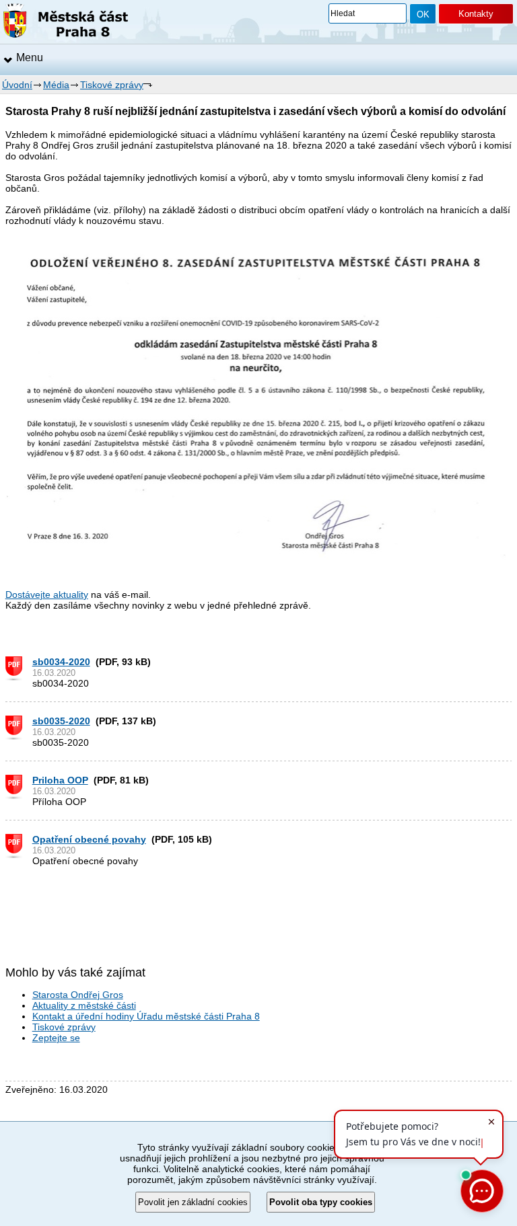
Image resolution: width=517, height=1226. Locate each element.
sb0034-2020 (61, 661)
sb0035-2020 (61, 721)
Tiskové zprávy (111, 84)
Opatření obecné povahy (89, 839)
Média (56, 84)
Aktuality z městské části (84, 1005)
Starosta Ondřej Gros (77, 994)
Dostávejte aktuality (46, 594)
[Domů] (65, 22)
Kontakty (475, 14)
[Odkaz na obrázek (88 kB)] (258, 562)
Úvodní (17, 84)
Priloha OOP (60, 780)
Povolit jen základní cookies (193, 1202)
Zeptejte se (56, 1037)
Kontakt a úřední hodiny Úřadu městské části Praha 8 (146, 1016)
